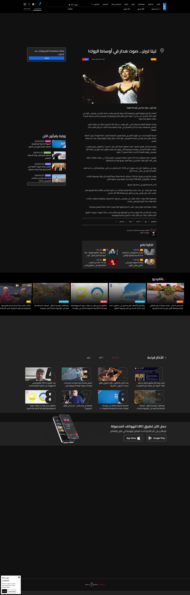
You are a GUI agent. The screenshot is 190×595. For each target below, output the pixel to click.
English (70, 9)
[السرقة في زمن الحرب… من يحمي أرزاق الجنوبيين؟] (77, 400)
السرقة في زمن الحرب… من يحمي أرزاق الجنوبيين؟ (77, 407)
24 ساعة (115, 357)
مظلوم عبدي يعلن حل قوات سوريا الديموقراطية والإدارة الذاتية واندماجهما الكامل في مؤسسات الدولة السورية (89, 307)
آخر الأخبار (150, 4)
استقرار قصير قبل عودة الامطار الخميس (39, 156)
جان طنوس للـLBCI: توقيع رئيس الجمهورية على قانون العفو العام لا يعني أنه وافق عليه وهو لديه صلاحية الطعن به (42, 384)
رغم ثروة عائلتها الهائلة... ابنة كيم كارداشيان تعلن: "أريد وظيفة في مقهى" (95, 254)
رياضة (133, 4)
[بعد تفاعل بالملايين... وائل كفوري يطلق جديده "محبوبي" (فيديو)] (113, 377)
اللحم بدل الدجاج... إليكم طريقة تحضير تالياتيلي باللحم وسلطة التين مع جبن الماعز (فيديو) (166, 307)
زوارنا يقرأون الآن (54, 136)
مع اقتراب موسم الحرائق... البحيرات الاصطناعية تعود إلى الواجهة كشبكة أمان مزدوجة (51, 307)
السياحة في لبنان (116, 4)
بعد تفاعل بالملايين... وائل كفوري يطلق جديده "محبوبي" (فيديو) (113, 384)
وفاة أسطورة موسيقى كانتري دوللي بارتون (134, 264)
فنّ (141, 250)
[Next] (2, 296)
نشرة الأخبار (141, 4)
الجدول (139, 9)
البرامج (125, 9)
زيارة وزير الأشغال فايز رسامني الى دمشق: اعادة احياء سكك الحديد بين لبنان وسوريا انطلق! (127, 307)
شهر (88, 357)
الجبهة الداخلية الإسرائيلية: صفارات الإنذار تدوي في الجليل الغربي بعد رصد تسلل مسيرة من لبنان (40, 145)
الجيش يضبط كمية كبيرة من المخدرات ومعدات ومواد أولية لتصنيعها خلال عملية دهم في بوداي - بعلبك (78, 384)
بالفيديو (157, 279)
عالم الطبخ (179, 302)
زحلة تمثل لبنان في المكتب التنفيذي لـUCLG (41, 179)
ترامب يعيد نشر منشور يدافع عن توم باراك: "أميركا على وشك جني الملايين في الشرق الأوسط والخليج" (150, 384)
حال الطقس (47, 152)
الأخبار (158, 4)
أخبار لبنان (105, 4)
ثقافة (126, 4)
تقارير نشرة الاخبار (140, 302)
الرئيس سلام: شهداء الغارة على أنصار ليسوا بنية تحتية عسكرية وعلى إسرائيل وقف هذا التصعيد (39, 168)
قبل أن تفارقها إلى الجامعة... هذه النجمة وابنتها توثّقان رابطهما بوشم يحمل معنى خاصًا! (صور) (132, 254)
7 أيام (101, 357)
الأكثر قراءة (155, 357)
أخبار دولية (103, 302)
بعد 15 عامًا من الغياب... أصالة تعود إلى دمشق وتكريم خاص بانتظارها (95, 264)
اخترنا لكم (146, 245)
